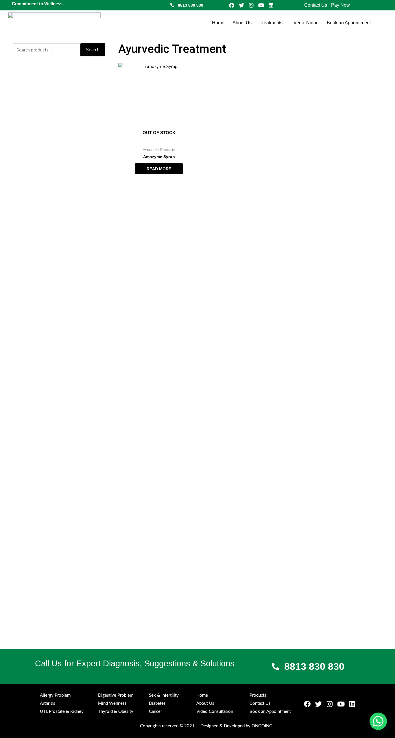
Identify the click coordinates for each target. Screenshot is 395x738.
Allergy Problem (55, 695)
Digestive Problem (115, 695)
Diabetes (157, 703)
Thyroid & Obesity (115, 711)
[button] (272, 22)
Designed (209, 726)
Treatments (271, 22)
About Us (242, 22)
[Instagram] (251, 5)
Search (92, 50)
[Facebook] (231, 5)
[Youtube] (261, 5)
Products (258, 695)
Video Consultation (214, 711)
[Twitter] (241, 5)
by (248, 726)
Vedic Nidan (306, 22)
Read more (159, 169)
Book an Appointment (349, 22)
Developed (234, 726)
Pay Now (340, 5)
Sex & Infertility (164, 695)
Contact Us (315, 5)
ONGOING (262, 726)
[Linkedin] (271, 5)
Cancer (155, 711)
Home (218, 22)
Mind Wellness (112, 703)
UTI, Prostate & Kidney (62, 711)
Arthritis (47, 703)
